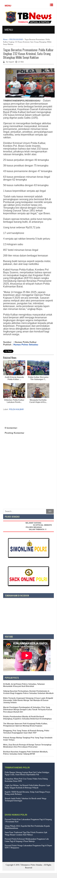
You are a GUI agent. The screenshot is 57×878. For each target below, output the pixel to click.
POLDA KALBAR (16, 39)
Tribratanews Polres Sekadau (31, 865)
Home (5, 39)
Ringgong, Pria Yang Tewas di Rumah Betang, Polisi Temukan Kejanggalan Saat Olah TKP (26, 732)
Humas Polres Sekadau (25, 344)
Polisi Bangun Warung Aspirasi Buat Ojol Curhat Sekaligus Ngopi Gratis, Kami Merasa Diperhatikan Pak (27, 773)
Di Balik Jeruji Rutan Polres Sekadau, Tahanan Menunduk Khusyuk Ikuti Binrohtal (24, 685)
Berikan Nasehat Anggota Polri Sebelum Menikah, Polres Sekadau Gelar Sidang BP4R (25, 753)
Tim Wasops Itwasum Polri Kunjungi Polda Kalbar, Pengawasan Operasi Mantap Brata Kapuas (25, 725)
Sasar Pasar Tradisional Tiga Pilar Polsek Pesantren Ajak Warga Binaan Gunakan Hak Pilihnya (26, 833)
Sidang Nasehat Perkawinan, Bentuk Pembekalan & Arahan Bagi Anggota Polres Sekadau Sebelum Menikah (28, 692)
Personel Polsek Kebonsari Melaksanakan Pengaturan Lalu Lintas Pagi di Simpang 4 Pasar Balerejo (27, 840)
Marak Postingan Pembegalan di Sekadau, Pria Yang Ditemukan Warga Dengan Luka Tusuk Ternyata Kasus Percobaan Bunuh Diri (27, 709)
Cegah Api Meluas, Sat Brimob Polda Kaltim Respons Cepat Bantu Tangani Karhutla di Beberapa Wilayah (27, 786)
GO (49, 511)
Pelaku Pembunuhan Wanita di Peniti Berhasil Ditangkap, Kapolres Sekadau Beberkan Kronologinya (27, 717)
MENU (8, 5)
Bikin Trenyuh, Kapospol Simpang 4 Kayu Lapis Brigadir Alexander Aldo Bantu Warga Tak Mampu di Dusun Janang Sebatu (28, 700)
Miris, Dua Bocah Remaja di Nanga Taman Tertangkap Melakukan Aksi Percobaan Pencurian (27, 746)
